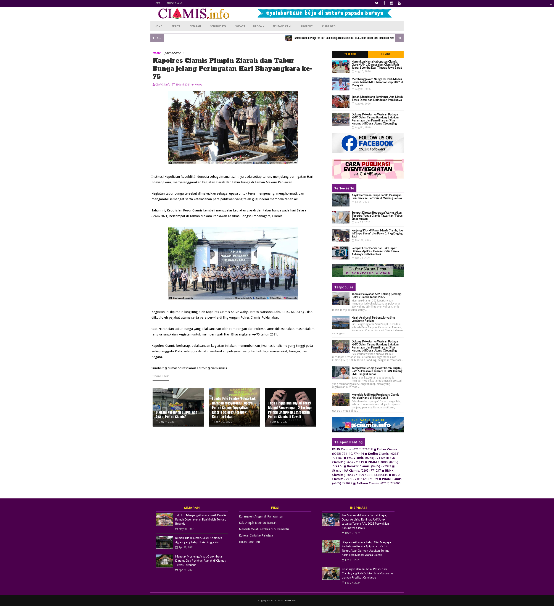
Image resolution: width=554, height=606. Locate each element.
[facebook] (384, 3)
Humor (386, 54)
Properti (307, 26)
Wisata (240, 26)
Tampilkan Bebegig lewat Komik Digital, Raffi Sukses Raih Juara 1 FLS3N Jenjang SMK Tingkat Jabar (377, 371)
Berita (175, 26)
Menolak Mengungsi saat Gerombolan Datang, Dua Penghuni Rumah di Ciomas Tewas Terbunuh (200, 561)
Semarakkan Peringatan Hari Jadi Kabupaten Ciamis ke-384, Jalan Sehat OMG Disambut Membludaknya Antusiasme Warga (338, 38)
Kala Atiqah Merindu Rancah (258, 522)
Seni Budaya (218, 26)
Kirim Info (328, 26)
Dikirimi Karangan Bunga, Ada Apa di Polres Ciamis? (176, 414)
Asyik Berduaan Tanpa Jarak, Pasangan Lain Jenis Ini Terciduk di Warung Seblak (377, 196)
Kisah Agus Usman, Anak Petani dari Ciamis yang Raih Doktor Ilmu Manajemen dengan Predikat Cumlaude (368, 573)
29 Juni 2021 (183, 84)
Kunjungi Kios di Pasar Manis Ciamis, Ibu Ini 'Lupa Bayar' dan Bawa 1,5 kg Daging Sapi (377, 233)
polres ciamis (172, 53)
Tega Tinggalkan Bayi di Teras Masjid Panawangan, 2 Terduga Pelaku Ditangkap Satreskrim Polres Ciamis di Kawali (290, 410)
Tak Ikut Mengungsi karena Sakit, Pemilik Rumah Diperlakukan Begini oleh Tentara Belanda (200, 519)
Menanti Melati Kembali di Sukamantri (264, 529)
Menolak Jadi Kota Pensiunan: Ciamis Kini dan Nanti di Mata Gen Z (375, 396)
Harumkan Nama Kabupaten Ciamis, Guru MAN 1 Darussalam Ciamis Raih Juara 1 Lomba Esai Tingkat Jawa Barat (377, 64)
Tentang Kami (174, 3)
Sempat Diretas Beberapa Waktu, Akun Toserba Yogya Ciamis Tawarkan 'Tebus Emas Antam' (377, 215)
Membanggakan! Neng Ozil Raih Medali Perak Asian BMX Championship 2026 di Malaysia (378, 82)
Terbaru (350, 54)
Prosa (259, 26)
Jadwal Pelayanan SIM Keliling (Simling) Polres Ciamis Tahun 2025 (376, 295)
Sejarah (195, 26)
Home (157, 3)
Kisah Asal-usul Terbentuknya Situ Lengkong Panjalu (373, 319)
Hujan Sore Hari (249, 542)
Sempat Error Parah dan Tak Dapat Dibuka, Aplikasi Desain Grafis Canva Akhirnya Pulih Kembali (375, 251)
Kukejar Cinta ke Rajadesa (256, 535)
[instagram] (392, 3)
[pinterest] (399, 3)
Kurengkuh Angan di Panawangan (261, 516)
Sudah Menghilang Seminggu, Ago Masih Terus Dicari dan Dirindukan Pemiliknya (377, 98)
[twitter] (376, 3)
